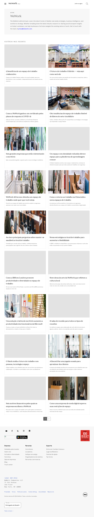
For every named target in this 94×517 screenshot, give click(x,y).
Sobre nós (7, 452)
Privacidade (7, 491)
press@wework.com (25, 29)
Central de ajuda (51, 454)
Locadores (28, 452)
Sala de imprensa (10, 459)
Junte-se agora (78, 3)
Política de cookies (22, 491)
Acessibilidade (42, 491)
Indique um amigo (31, 454)
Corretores (29, 449)
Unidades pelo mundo (11, 449)
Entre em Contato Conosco (55, 449)
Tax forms (49, 457)
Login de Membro (52, 452)
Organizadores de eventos (34, 457)
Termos (14, 491)
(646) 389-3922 (10, 478)
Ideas (18, 3)
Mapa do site (51, 491)
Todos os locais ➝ (8, 511)
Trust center (8, 464)
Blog (5, 462)
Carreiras (7, 457)
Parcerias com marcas (32, 459)
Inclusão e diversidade (11, 454)
